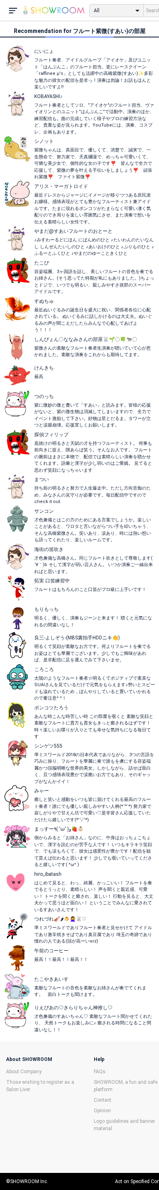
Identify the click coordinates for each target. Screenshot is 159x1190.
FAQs (100, 1071)
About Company (24, 1071)
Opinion (102, 1110)
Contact (102, 1100)
